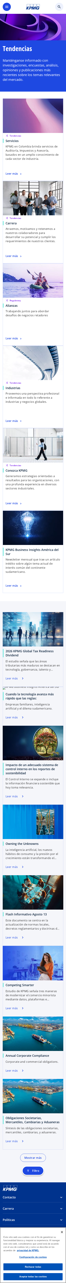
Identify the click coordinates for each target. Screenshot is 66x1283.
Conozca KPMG (16, 470)
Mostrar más (33, 1158)
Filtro (33, 1171)
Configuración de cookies (33, 1257)
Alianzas (12, 305)
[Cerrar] (62, 1232)
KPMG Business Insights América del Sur (32, 552)
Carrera (11, 223)
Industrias (13, 388)
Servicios (12, 141)
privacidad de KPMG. (28, 1250)
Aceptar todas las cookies (33, 1276)
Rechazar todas (33, 1267)
